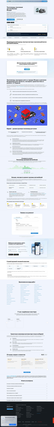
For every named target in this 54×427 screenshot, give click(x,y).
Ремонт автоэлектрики (23, 302)
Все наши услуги (38, 413)
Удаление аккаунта (29, 424)
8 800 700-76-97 (10, 406)
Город (16, 219)
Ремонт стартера (36, 292)
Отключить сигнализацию (23, 286)
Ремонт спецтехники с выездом (10, 286)
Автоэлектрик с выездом (18, 407)
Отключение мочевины (9, 292)
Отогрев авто (22, 289)
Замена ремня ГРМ (9, 299)
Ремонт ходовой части (37, 299)
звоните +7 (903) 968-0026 (20, 86)
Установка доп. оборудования (38, 286)
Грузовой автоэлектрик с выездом (19, 408)
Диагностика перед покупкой (38, 295)
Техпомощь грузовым (18, 417)
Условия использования (25, 424)
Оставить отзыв (27, 372)
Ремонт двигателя (9, 302)
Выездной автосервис (18, 415)
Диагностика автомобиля (10, 289)
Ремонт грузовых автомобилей (24, 299)
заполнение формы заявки (14, 193)
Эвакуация (35, 302)
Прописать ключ (9, 295)
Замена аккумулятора (23, 292)
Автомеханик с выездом (18, 416)
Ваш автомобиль (18, 223)
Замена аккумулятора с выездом (38, 289)
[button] (11, 19)
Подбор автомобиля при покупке (24, 295)
